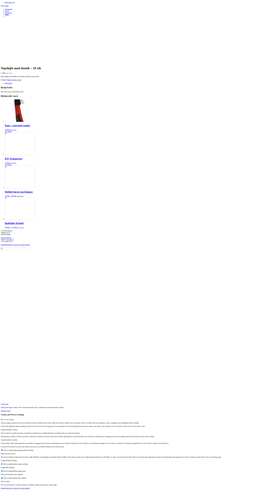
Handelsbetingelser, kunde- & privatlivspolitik (15, 245)
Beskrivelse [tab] (8, 83)
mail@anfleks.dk (6, 238)
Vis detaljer (8, 131)
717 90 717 (10, 239)
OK (2, 411)
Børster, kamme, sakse (14, 80)
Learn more (6, 411)
